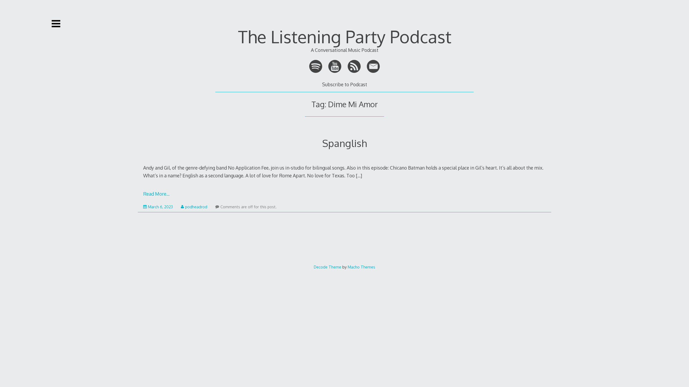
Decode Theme (327, 266)
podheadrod (196, 207)
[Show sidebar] (56, 23)
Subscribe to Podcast (344, 84)
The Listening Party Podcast (344, 36)
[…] (359, 175)
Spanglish (344, 143)
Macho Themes (361, 266)
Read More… (156, 194)
